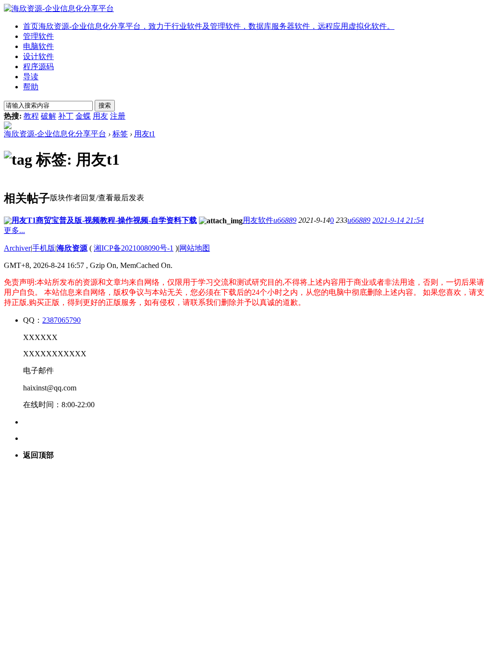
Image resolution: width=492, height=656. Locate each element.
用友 (100, 116)
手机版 (43, 248)
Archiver (17, 248)
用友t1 (144, 134)
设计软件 (38, 56)
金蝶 (83, 116)
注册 (117, 116)
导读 (30, 77)
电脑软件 (38, 46)
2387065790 (61, 320)
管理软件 (38, 36)
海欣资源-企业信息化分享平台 (55, 134)
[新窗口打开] (8, 222)
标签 (120, 134)
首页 (208, 26)
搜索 (104, 105)
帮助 (30, 87)
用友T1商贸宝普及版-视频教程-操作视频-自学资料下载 (104, 220)
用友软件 (258, 220)
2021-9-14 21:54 (398, 220)
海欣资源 (72, 248)
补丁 (66, 116)
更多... (14, 230)
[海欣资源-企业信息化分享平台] (59, 8)
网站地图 (194, 248)
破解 (48, 116)
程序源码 (38, 66)
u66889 (284, 220)
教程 (31, 116)
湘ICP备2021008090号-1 (133, 248)
